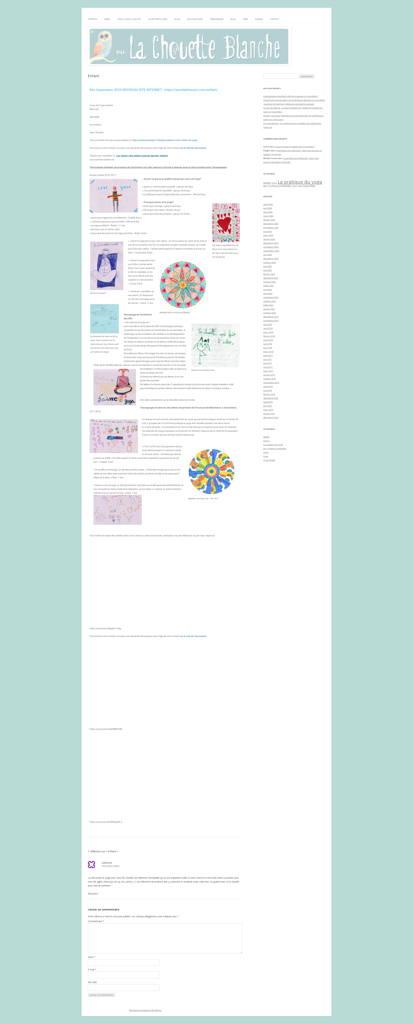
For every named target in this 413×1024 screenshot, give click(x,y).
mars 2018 (268, 351)
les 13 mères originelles (277, 185)
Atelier (267, 182)
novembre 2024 (270, 247)
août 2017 (268, 355)
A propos (92, 19)
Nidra (107, 19)
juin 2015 (267, 405)
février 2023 (269, 274)
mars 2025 (268, 235)
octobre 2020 (269, 312)
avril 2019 (267, 328)
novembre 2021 (270, 297)
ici (113, 159)
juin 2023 (267, 266)
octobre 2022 (269, 281)
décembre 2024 (270, 243)
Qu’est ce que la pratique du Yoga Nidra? (294, 146)
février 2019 (269, 336)
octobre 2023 (269, 262)
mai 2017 (267, 363)
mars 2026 (268, 215)
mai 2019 (267, 324)
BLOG (233, 19)
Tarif (245, 19)
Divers (274, 183)
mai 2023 (267, 270)
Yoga (299, 185)
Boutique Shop (195, 19)
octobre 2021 (269, 301)
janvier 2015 (269, 413)
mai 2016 (267, 390)
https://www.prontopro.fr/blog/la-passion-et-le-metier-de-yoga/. (165, 140)
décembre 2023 (270, 258)
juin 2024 (267, 254)
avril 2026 (267, 212)
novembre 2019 (270, 320)
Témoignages (216, 19)
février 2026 (269, 219)
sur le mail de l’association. (193, 148)
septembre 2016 (271, 382)
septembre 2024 (271, 250)
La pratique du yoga (300, 182)
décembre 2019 (270, 316)
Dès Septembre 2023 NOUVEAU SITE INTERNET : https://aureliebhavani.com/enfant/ (154, 90)
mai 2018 (267, 347)
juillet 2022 (268, 285)
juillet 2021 (268, 305)
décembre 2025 (270, 223)
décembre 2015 (270, 398)
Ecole (177, 19)
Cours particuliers (157, 19)
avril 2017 (267, 367)
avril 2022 (267, 293)
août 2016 (268, 386)
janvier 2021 (269, 309)
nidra (294, 186)
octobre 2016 (269, 378)
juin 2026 (267, 208)
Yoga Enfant (309, 185)
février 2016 (269, 394)
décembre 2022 (270, 278)
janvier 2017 (269, 374)
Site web (92, 982)
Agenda (259, 19)
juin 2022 (267, 289)
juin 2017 (267, 359)
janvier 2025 (269, 239)
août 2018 (268, 340)
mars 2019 (268, 332)
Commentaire (96, 921)
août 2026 (268, 204)
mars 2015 (268, 409)
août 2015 (268, 402)
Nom (91, 957)
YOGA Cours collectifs (129, 19)
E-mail (92, 969)
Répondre (93, 893)
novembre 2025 (270, 227)
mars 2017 (268, 371)
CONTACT (274, 19)
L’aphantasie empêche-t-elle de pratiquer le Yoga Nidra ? (291, 96)
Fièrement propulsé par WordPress (145, 1010)
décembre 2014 (270, 417)
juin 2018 (267, 343)
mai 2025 (267, 231)
